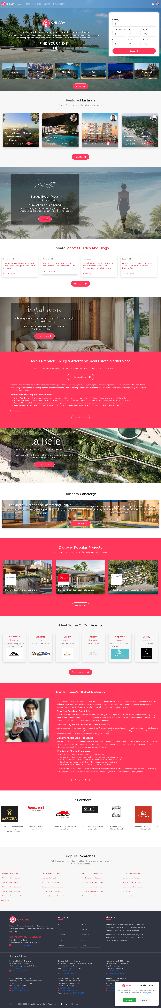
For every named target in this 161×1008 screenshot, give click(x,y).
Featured (61, 940)
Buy (19, 4)
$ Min (130, 39)
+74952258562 (113, 988)
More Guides (79, 284)
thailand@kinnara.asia (20, 971)
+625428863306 (65, 971)
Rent (28, 4)
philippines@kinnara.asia (117, 973)
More (44, 219)
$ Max (145, 39)
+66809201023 (16, 968)
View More (79, 157)
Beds (114, 39)
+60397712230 (64, 988)
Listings (79, 86)
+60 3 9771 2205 (78, 993)
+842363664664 (17, 988)
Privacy (83, 945)
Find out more (43, 336)
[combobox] (134, 24)
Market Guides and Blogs (87, 248)
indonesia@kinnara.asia (69, 973)
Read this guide (9, 274)
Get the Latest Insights (79, 377)
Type (145, 29)
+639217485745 (113, 971)
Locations (61, 935)
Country (115, 19)
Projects (61, 945)
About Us (84, 929)
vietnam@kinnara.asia (20, 990)
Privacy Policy (147, 993)
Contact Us (79, 418)
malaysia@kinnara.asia (68, 990)
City (129, 29)
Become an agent (79, 672)
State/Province (118, 29)
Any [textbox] (114, 24)
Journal (47, 4)
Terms (82, 940)
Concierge (36, 4)
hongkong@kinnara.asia (21, 945)
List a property (59, 4)
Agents (83, 924)
